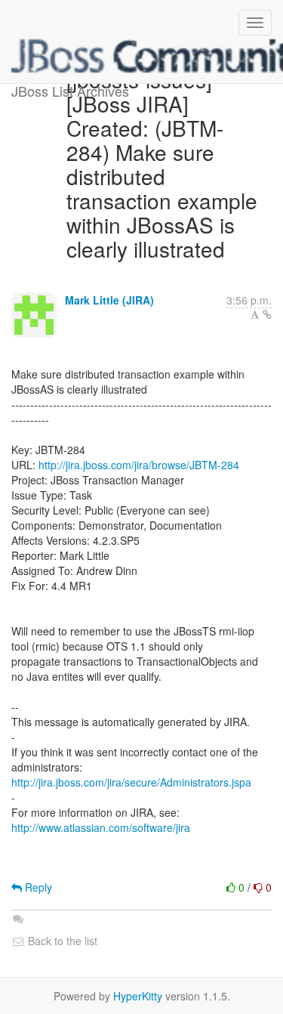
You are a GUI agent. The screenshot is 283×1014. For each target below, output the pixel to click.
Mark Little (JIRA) (109, 300)
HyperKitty (137, 995)
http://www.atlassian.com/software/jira (100, 827)
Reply (37, 887)
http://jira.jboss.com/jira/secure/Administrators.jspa (131, 782)
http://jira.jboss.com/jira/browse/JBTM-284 (138, 464)
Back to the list (61, 940)
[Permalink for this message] (267, 314)
